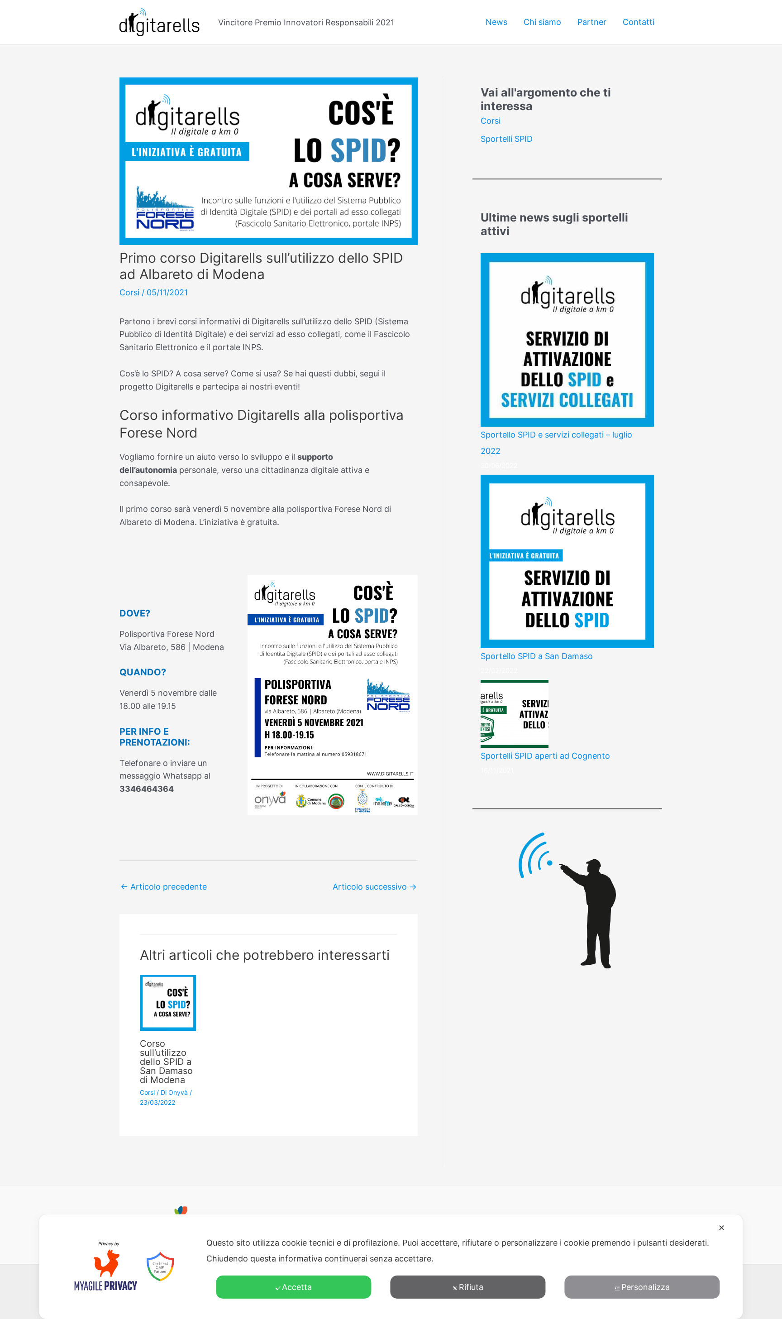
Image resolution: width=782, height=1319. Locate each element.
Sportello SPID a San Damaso (537, 656)
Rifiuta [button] (471, 1287)
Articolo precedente (163, 886)
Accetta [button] (297, 1287)
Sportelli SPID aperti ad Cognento (545, 756)
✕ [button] (721, 1227)
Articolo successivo (375, 886)
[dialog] (391, 1266)
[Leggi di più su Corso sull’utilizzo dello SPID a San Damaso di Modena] (168, 1002)
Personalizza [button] (645, 1287)
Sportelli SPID (507, 139)
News (496, 22)
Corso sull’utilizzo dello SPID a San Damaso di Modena (166, 1061)
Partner (591, 22)
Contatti (638, 22)
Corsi (129, 292)
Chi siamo (542, 22)
